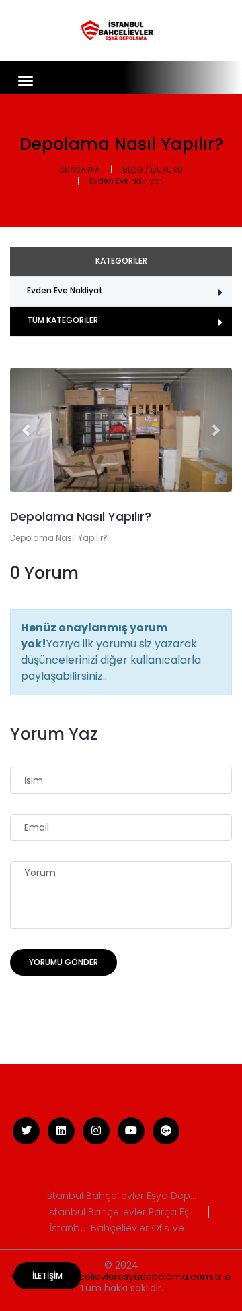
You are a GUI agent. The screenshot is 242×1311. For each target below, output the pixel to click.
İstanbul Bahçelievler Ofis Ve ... (121, 1228)
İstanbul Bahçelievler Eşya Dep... (120, 1196)
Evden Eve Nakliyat (126, 181)
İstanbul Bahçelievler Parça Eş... (121, 1212)
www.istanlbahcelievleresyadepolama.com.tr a (121, 1276)
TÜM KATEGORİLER (62, 320)
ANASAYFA (79, 170)
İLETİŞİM (47, 1275)
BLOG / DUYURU (152, 170)
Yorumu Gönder (63, 962)
